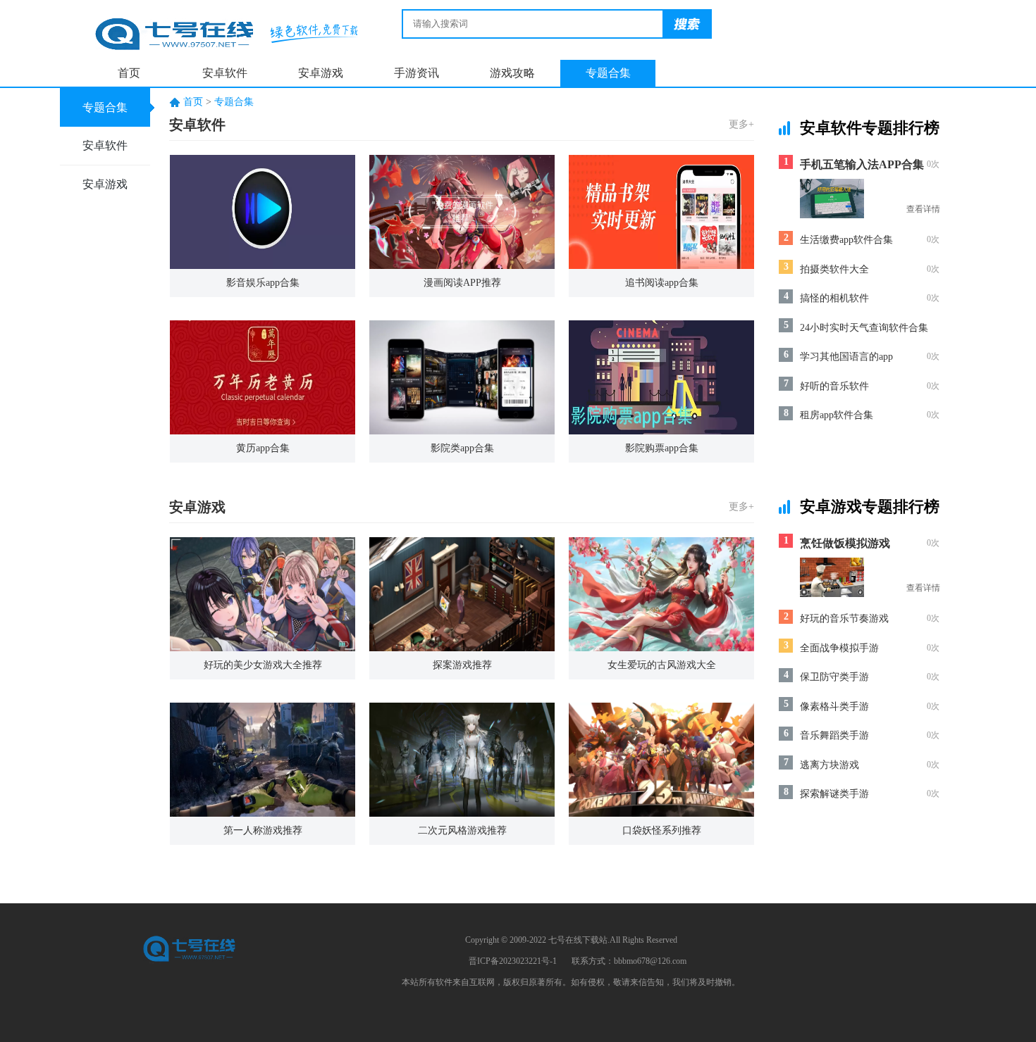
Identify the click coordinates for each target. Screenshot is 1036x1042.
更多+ (741, 124)
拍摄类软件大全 (834, 269)
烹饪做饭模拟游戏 (845, 543)
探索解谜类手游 (834, 794)
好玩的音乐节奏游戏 (844, 618)
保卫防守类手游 (834, 677)
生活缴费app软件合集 (846, 239)
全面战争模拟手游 (839, 648)
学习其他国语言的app (846, 356)
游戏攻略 (512, 73)
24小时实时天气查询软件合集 (864, 327)
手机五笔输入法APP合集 (862, 164)
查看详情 (923, 209)
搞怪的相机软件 (834, 298)
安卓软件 (224, 73)
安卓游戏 (320, 73)
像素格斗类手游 (834, 706)
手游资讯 (416, 73)
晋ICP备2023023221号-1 (513, 961)
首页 (129, 73)
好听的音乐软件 (834, 386)
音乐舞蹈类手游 (834, 735)
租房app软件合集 (836, 415)
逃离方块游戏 (829, 765)
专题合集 (608, 73)
